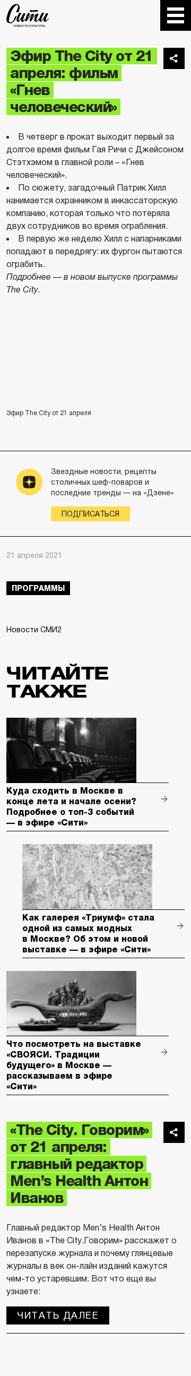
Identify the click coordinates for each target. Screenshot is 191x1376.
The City (27, 15)
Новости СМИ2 (34, 629)
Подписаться (90, 514)
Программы (38, 588)
